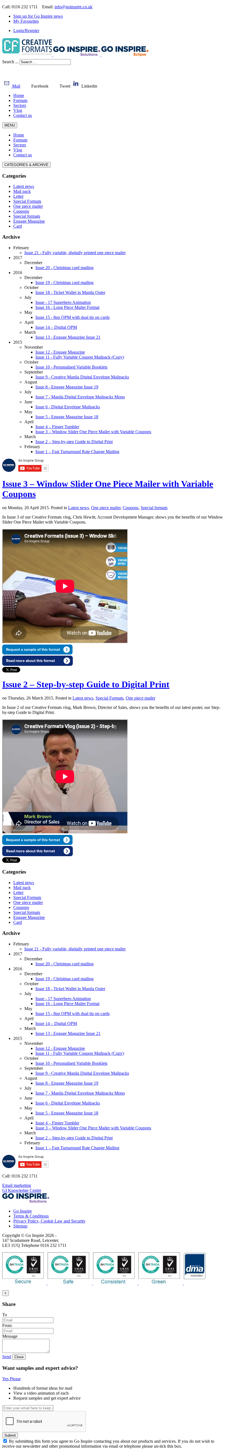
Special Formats (109, 698)
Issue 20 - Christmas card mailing (64, 267)
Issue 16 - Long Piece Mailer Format (67, 307)
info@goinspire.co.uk (73, 6)
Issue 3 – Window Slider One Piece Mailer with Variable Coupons (93, 431)
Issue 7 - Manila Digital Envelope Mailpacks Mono (80, 397)
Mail (15, 86)
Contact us (22, 115)
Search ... (10, 61)
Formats (20, 100)
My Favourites (26, 21)
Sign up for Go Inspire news (38, 16)
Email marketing (16, 1185)
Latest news (78, 507)
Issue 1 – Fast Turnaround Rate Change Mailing (77, 451)
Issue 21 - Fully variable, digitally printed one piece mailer (75, 252)
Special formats (154, 507)
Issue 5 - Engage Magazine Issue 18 (66, 416)
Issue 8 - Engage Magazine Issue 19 (66, 387)
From (7, 1325)
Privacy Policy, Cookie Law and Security (49, 1221)
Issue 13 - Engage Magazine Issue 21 (67, 337)
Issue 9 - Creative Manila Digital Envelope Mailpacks (82, 377)
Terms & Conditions (31, 1216)
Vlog (17, 110)
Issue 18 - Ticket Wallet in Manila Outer (70, 292)
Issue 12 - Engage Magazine (60, 352)
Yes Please (11, 1378)
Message (9, 1336)
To (4, 1314)
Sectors (19, 105)
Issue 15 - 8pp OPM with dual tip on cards (72, 317)
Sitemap (20, 1226)
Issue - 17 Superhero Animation (63, 302)
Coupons (130, 507)
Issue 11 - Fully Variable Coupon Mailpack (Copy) (79, 357)
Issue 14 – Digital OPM (56, 327)
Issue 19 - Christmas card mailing (64, 282)
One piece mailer (105, 507)
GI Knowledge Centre (21, 1190)
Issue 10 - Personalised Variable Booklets (71, 367)
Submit (10, 1435)
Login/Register (26, 30)
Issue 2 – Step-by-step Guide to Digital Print (74, 441)
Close (19, 1357)
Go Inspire (22, 1211)
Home (18, 95)
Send (6, 1356)
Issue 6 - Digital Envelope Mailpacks (67, 406)
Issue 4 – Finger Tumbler (57, 426)
